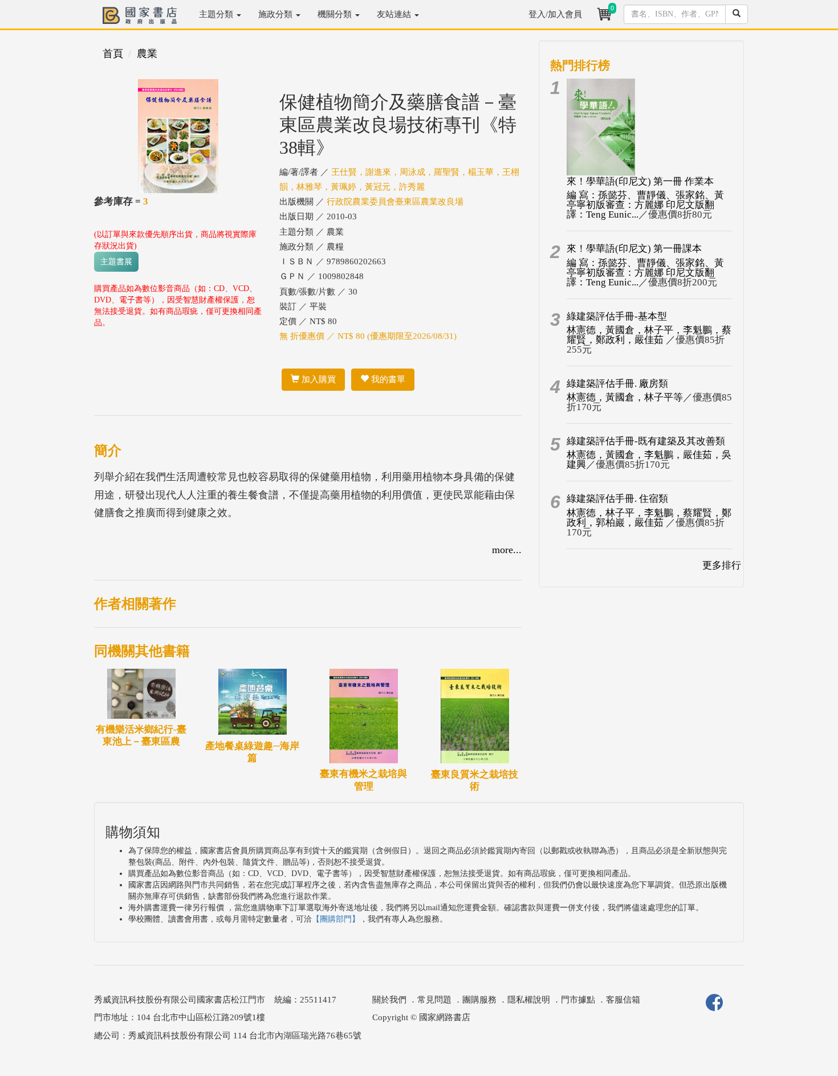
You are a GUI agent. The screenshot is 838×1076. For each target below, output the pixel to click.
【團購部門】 (336, 919)
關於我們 (389, 999)
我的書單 (387, 379)
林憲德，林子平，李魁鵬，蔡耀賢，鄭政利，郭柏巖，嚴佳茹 (649, 518)
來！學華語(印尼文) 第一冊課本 (634, 248)
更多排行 (721, 565)
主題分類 (217, 14)
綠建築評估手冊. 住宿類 (617, 498)
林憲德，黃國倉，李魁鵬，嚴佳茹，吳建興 (649, 459)
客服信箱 (623, 999)
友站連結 (395, 14)
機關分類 (336, 14)
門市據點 (578, 999)
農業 (147, 53)
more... (507, 549)
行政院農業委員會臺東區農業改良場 (395, 201)
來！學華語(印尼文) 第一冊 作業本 (640, 181)
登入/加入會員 (555, 14)
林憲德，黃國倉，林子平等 (625, 397)
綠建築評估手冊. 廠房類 (617, 383)
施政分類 (276, 14)
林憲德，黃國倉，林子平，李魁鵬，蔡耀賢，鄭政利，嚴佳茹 (649, 335)
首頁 (113, 53)
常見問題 (434, 999)
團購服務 (479, 999)
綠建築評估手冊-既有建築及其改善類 (646, 441)
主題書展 (116, 261)
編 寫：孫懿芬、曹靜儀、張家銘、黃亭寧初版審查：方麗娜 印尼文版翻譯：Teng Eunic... (645, 205)
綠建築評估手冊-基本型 (617, 316)
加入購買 (317, 379)
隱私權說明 (528, 999)
